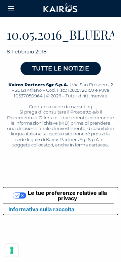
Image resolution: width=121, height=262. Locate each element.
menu (11, 8)
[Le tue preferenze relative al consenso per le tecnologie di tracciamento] (11, 250)
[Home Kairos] (60, 8)
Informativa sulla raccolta (41, 209)
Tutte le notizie (60, 68)
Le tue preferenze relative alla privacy (67, 195)
